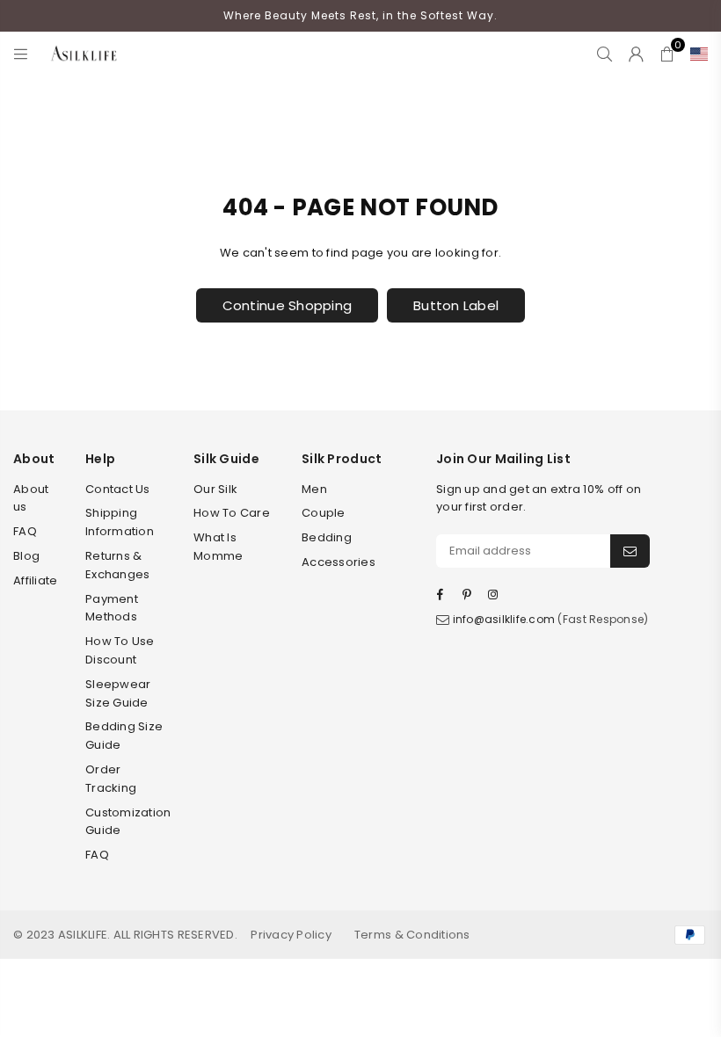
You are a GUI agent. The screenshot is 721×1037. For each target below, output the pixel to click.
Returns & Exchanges (117, 565)
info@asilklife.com (504, 619)
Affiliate (35, 580)
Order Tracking (110, 778)
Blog (26, 556)
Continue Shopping (287, 305)
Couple (324, 512)
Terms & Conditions (412, 934)
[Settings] (695, 53)
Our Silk (215, 489)
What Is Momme (218, 546)
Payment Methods (111, 608)
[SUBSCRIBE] (630, 551)
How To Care (231, 512)
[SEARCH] (604, 53)
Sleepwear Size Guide (117, 693)
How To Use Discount (120, 650)
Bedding (327, 537)
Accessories (338, 562)
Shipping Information (119, 522)
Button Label (456, 305)
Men (314, 489)
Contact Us (117, 489)
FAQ (25, 531)
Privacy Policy (291, 934)
